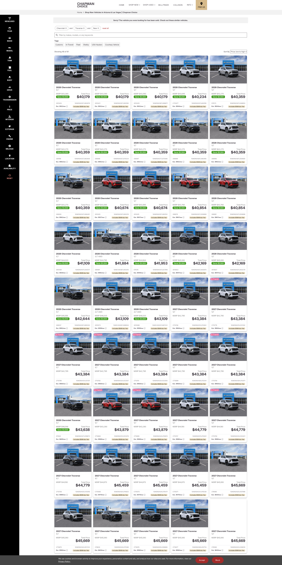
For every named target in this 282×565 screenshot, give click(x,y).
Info (189, 5)
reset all (105, 28)
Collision (178, 5)
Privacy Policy (64, 561)
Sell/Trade (163, 5)
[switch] (59, 44)
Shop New (133, 5)
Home (121, 5)
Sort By (227, 52)
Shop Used (148, 5)
